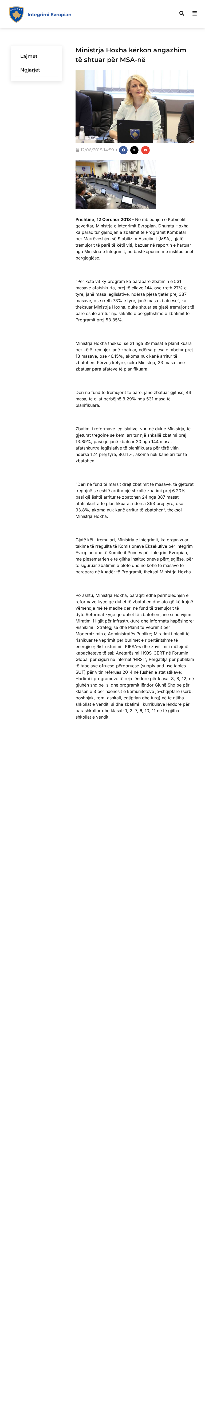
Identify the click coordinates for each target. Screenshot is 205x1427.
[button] (123, 150)
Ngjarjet (30, 70)
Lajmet (29, 56)
